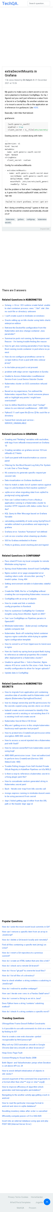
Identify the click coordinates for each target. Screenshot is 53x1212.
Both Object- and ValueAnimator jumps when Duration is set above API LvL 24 (26, 1064)
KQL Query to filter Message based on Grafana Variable (26, 515)
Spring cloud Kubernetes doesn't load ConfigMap (27, 569)
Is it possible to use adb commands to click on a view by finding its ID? (26, 1030)
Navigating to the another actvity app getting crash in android (25, 1096)
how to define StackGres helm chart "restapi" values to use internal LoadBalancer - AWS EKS (26, 406)
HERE (36, 108)
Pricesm (32, 1208)
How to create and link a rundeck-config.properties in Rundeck (20, 605)
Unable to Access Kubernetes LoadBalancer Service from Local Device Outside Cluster (25, 378)
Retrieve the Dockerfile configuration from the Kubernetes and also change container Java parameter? (25, 331)
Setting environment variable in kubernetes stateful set (28, 585)
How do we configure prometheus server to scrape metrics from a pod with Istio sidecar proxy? (25, 360)
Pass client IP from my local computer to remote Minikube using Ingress (27, 563)
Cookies (24, 1197)
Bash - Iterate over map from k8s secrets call (25, 789)
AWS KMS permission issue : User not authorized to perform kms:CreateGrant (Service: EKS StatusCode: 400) (27, 758)
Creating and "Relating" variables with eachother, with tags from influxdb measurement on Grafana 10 (27, 442)
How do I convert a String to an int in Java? (21, 998)
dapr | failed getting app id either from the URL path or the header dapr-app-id (26, 802)
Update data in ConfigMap (16, 673)
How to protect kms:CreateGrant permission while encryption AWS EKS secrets (27, 734)
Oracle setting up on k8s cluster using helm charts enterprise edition (27, 322)
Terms (18, 1197)
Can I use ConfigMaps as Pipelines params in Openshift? (25, 620)
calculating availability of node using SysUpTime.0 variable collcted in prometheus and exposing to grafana (27, 524)
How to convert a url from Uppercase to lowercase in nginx (28, 645)
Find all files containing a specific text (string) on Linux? (24, 946)
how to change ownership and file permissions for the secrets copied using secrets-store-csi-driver (28, 704)
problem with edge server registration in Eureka (26, 372)
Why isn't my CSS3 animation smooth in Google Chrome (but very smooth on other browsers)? (23, 1046)
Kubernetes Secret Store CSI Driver (20, 721)
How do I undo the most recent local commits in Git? (26, 927)
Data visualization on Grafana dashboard (23, 480)
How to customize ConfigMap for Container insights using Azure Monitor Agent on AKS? (25, 612)
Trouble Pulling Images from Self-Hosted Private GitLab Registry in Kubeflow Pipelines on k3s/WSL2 (28, 768)
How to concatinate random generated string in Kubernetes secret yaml (26, 783)
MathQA (20, 1208)
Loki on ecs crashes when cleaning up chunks (26, 536)
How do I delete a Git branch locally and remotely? (25, 940)
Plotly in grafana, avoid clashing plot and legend (27, 545)
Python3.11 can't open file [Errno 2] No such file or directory (27, 414)
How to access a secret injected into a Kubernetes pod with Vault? (27, 742)
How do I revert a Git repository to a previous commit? (22, 954)
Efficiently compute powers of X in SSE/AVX (21, 1116)
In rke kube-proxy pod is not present (21, 367)
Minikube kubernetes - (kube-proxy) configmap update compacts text (26, 627)
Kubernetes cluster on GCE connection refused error (26, 385)
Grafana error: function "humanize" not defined (26, 532)
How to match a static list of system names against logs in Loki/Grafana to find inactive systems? (28, 486)
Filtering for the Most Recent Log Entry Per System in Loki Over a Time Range (28, 467)
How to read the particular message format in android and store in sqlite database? (22, 1104)
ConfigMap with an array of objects (21, 599)
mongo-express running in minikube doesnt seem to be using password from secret (27, 795)
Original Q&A (44, 229)
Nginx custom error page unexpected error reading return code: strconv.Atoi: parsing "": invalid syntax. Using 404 (25, 576)
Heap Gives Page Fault (12, 1053)
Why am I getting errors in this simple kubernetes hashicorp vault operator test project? (27, 727)
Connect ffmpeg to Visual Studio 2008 (19, 1058)
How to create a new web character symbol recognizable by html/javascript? (21, 1038)
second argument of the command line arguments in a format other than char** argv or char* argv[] (26, 1080)
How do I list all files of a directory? (18, 975)
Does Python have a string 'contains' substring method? (23, 1005)
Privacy (11, 1197)
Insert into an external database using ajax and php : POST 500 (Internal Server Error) (25, 1122)
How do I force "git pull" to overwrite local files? (24, 971)
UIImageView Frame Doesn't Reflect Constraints (23, 1023)
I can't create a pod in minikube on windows (24, 316)
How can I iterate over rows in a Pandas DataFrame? (26, 993)
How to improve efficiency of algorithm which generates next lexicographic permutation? (22, 1088)
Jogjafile (39, 1202)
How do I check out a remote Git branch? (20, 966)
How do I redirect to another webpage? (20, 988)
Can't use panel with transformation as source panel (25, 459)
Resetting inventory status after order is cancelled (24, 1111)
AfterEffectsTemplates (20, 1202)
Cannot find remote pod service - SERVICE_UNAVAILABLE (20, 421)
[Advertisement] (26, 37)
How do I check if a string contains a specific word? (25, 1011)
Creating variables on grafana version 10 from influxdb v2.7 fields (26, 451)
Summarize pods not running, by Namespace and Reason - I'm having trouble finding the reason (27, 340)
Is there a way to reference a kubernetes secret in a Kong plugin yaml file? (27, 775)
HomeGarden (37, 1197)
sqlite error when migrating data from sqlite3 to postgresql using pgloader (26, 494)
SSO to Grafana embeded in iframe (20, 540)
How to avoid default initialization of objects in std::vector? (23, 1072)
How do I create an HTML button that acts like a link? (26, 961)
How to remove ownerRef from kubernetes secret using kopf (27, 749)
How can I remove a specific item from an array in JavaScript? (24, 933)
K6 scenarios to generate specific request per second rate (25, 474)
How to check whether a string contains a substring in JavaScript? (26, 982)
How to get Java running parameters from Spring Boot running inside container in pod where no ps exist (27, 349)
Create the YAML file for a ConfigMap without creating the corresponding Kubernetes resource (27, 593)
